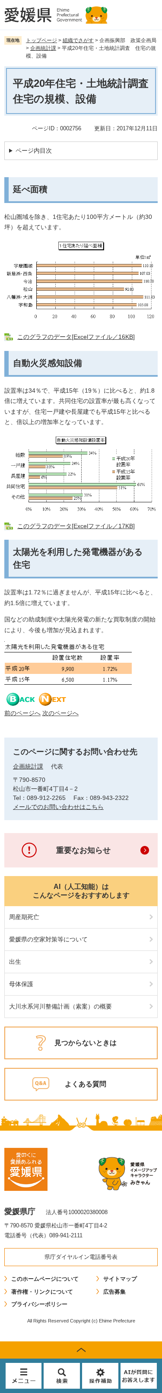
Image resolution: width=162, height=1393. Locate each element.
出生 (15, 961)
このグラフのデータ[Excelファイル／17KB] (76, 526)
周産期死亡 (24, 916)
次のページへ (60, 713)
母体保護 (21, 984)
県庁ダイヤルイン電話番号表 (81, 1257)
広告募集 (114, 1291)
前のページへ (22, 713)
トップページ (41, 40)
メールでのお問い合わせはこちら (58, 806)
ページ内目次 (34, 150)
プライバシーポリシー (39, 1304)
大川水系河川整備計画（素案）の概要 (60, 1006)
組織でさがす (78, 40)
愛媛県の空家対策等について (48, 939)
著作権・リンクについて (42, 1291)
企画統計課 (43, 48)
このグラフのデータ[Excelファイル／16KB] (76, 336)
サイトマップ (120, 1279)
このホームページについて (45, 1279)
